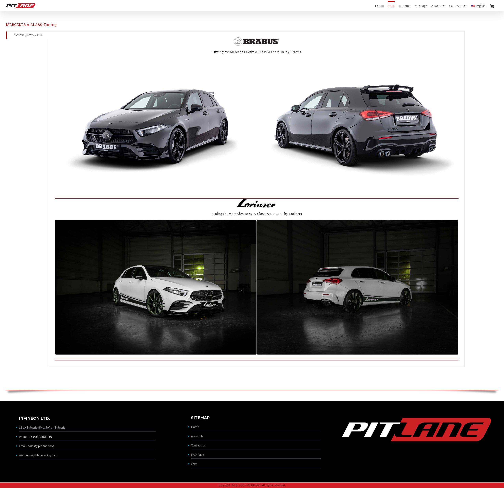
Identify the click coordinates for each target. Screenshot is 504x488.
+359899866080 (40, 437)
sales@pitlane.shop (41, 446)
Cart (194, 464)
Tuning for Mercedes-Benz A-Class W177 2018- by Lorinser (256, 214)
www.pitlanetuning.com (41, 455)
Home (195, 427)
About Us (197, 436)
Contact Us (198, 445)
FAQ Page (197, 455)
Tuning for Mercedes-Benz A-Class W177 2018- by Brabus (256, 52)
